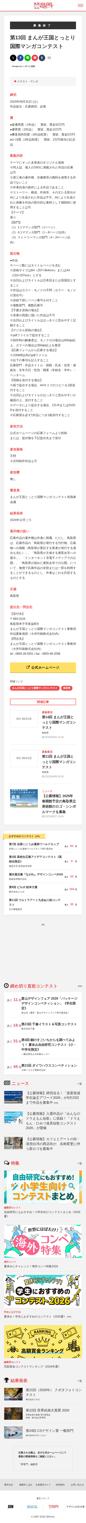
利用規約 (60, 1484)
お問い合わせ (77, 1484)
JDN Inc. (50, 1516)
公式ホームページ (44, 667)
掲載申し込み (25, 1484)
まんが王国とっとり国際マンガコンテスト (35, 688)
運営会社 (8, 1484)
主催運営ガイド (43, 1484)
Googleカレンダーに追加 (23, 66)
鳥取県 (66, 688)
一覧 (79, 1083)
